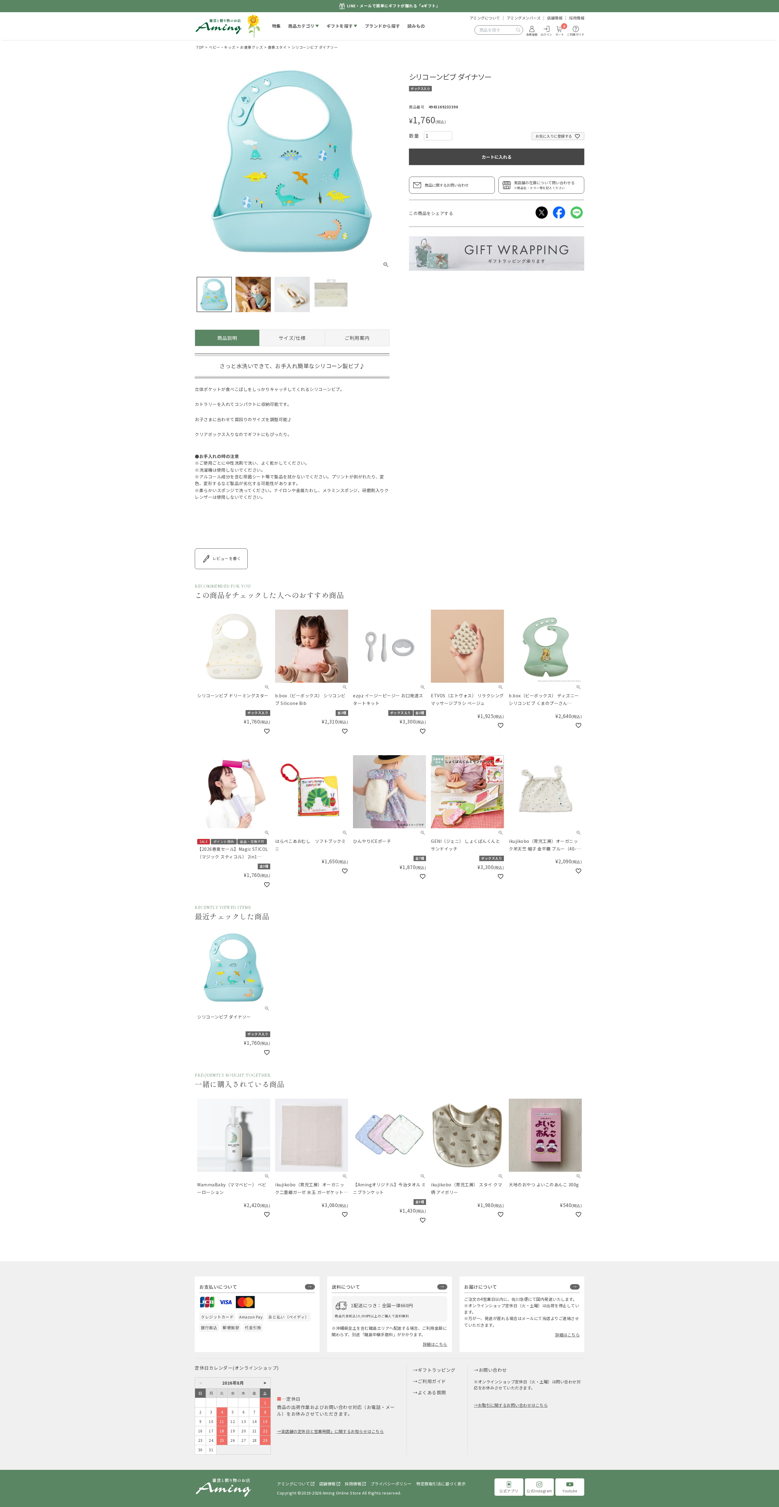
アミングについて (485, 18)
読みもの (416, 26)
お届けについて (480, 1286)
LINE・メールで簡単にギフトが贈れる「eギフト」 (393, 6)
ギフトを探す (340, 26)
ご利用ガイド (432, 1381)
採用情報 (576, 18)
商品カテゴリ (301, 26)
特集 (276, 26)
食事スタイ (277, 47)
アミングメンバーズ (524, 18)
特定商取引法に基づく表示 (441, 1484)
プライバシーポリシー (391, 1484)
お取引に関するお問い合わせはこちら (513, 1405)
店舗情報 (554, 18)
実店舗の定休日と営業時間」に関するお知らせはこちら (332, 1431)
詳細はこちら (435, 1344)
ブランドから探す (382, 26)
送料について (346, 1286)
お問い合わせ (493, 1370)
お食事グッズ (251, 47)
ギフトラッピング (437, 1370)
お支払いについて (218, 1286)
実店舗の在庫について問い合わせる (544, 185)
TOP (200, 47)
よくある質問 (432, 1392)
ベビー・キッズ (222, 47)
